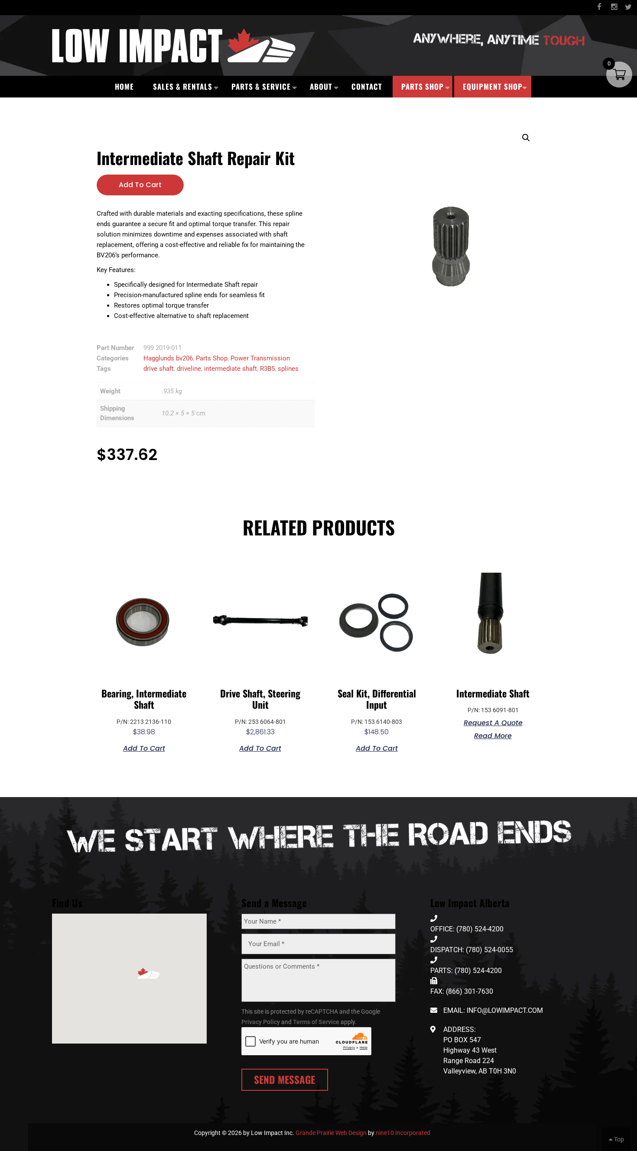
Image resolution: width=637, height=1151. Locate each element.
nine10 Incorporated (403, 1132)
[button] (526, 138)
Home (124, 86)
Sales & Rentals (182, 86)
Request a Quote (493, 722)
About (321, 86)
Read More (493, 735)
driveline (189, 369)
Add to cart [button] (144, 747)
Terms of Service (316, 1021)
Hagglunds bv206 (168, 358)
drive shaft (158, 369)
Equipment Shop (493, 86)
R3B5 (267, 369)
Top (618, 1139)
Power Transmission (260, 358)
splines (288, 369)
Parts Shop (422, 86)
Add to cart (140, 185)
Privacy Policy (260, 1021)
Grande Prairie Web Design (331, 1132)
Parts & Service (261, 86)
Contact (366, 86)
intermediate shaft (230, 369)
